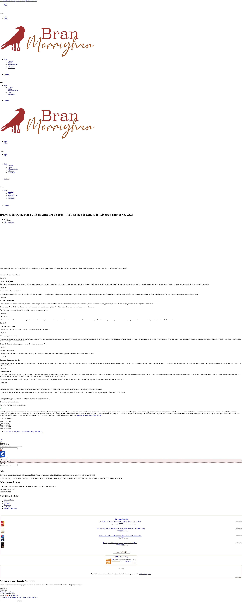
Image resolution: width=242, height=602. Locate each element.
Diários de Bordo (13, 64)
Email (2, 588)
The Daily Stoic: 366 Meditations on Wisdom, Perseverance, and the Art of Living (120, 528)
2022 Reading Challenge (121, 557)
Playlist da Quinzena (15, 431)
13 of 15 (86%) (129, 561)
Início (5, 4)
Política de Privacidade (7, 592)
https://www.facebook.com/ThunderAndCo (90, 415)
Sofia (113, 559)
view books (134, 563)
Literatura (10, 61)
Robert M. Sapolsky (145, 574)
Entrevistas (11, 66)
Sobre (5, 6)
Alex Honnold (120, 537)
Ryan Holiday (120, 530)
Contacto (6, 74)
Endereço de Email (6, 489)
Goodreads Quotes (237, 577)
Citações (121, 568)
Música (10, 63)
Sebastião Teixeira (27, 431)
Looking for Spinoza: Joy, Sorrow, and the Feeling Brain (120, 543)
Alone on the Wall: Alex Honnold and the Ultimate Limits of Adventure (120, 536)
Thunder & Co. (38, 431)
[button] (121, 14)
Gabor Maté (121, 523)
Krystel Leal (14, 595)
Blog (5, 59)
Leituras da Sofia (121, 519)
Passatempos (11, 68)
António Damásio (120, 544)
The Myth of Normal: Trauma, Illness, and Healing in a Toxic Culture (120, 521)
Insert (19, 601)
